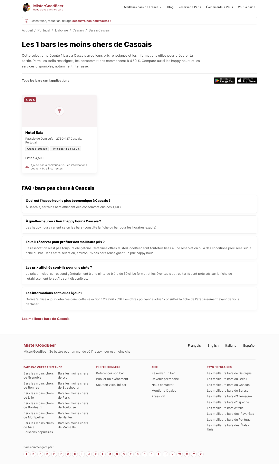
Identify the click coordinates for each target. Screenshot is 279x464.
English (213, 345)
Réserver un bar (163, 373)
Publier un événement (112, 379)
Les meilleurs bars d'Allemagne (229, 396)
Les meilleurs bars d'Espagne (228, 402)
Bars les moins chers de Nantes (73, 415)
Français (194, 345)
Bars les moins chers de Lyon (73, 375)
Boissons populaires (38, 432)
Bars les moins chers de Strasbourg (73, 385)
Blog (170, 7)
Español (249, 345)
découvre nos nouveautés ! (91, 20)
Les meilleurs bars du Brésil (227, 379)
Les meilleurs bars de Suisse (228, 390)
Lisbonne (61, 30)
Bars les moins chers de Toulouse (73, 405)
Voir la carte (246, 7)
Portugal (43, 30)
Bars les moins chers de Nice (38, 425)
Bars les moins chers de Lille (38, 395)
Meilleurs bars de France (141, 7)
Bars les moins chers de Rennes (38, 385)
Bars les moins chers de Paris (73, 395)
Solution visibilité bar (111, 385)
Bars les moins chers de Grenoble (38, 375)
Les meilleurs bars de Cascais (45, 319)
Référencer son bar (110, 373)
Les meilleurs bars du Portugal (229, 419)
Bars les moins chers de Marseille (73, 425)
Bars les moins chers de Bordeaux (38, 405)
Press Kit (158, 396)
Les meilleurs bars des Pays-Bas (230, 414)
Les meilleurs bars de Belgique (229, 373)
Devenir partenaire (165, 379)
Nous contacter (163, 385)
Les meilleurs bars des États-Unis (228, 427)
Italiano (231, 345)
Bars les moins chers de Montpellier (38, 415)
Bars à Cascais (99, 30)
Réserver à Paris (190, 7)
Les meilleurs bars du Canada (228, 385)
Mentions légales (164, 390)
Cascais (78, 30)
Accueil (27, 30)
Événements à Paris (219, 7)
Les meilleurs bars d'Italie (225, 408)
